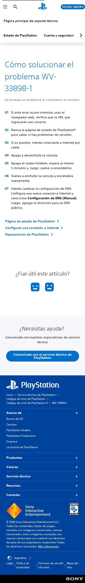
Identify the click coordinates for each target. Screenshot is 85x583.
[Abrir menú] (5, 7)
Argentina (20, 558)
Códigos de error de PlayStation (25, 399)
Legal (9, 563)
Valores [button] (12, 467)
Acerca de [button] (14, 413)
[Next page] (80, 35)
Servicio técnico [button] (18, 476)
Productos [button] (14, 458)
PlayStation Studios (18, 430)
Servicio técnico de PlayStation (36, 395)
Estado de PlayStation (20, 35)
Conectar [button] (13, 495)
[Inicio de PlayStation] (42, 7)
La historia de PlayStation (22, 447)
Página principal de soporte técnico (31, 21)
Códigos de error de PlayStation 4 (27, 403)
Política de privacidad (22, 565)
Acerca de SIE (14, 419)
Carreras (11, 424)
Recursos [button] (13, 485)
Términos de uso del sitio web (50, 565)
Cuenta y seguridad (59, 35)
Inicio (9, 395)
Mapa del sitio (72, 565)
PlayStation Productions (21, 436)
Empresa (11, 441)
